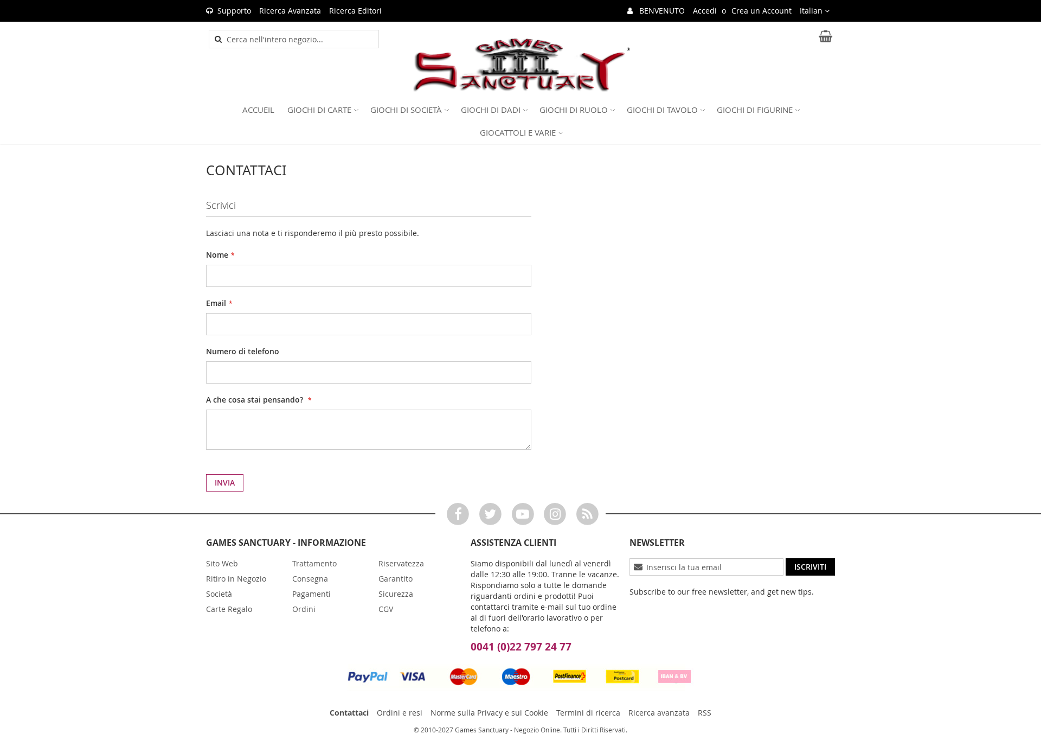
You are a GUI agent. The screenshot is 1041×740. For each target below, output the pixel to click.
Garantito (395, 578)
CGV (385, 609)
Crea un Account (761, 10)
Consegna (310, 578)
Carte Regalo (229, 609)
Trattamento (314, 563)
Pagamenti (311, 594)
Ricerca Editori (355, 10)
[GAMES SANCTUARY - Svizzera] (520, 65)
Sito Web (222, 563)
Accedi (705, 10)
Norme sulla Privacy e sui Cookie (489, 712)
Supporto (234, 10)
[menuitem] (258, 109)
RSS (704, 712)
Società (219, 594)
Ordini (304, 609)
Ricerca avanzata (659, 712)
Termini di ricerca (588, 712)
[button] (815, 10)
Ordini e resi (399, 712)
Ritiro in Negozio (236, 578)
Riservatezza (401, 563)
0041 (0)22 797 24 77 (521, 647)
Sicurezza (395, 594)
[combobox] (300, 39)
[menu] (520, 121)
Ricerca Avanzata (290, 10)
